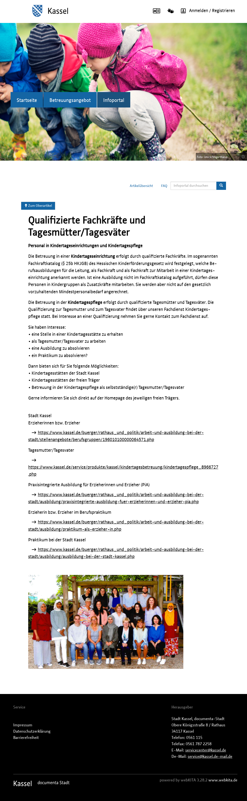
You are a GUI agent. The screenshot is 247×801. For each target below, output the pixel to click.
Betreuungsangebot (70, 100)
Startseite (27, 100)
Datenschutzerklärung (32, 731)
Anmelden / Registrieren (212, 11)
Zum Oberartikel (39, 205)
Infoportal (113, 100)
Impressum (22, 725)
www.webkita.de (222, 780)
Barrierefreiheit (26, 738)
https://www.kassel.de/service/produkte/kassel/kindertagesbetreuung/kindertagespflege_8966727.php (123, 471)
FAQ (164, 186)
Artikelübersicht (141, 186)
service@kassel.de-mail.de (210, 756)
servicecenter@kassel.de (205, 750)
